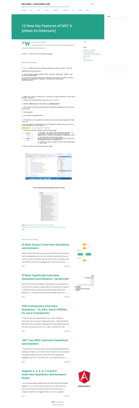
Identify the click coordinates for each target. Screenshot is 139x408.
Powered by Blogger (59, 402)
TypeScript (56, 10)
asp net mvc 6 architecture (89, 50)
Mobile (80, 10)
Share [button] (84, 41)
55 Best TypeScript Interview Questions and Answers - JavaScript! (45, 277)
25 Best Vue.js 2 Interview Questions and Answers (45, 246)
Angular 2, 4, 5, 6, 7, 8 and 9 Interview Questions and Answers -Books (44, 374)
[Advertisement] (40, 88)
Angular (47, 10)
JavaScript (65, 10)
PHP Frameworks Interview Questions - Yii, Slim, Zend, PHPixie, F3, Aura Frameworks (44, 309)
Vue (73, 10)
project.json (48, 138)
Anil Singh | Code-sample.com (35, 4)
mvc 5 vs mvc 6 (86, 56)
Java (32, 10)
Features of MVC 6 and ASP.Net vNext (91, 54)
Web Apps (23, 10)
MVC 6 (26, 68)
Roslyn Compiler (53, 100)
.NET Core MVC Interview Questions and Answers (45, 341)
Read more (67, 266)
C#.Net (39, 10)
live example (29, 54)
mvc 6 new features (87, 60)
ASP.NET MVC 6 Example (88, 52)
